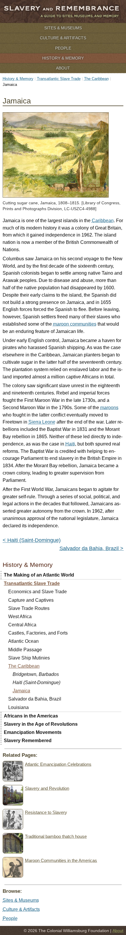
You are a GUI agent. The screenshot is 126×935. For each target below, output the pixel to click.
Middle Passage (25, 649)
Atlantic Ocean (23, 641)
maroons (109, 407)
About (63, 68)
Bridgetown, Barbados (36, 674)
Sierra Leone (41, 421)
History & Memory (63, 58)
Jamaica (21, 690)
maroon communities (74, 324)
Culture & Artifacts (63, 37)
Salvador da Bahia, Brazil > (91, 548)
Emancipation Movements (33, 732)
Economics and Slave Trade (37, 591)
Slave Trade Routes (29, 608)
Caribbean (103, 220)
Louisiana (18, 707)
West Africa (20, 616)
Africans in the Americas (31, 715)
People (63, 48)
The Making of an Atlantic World (39, 574)
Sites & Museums (63, 27)
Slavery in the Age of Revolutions (41, 724)
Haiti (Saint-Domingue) (36, 682)
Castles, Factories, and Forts (38, 632)
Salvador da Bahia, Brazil (34, 698)
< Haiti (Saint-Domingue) (32, 540)
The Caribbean (96, 78)
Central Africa (22, 624)
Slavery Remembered (28, 740)
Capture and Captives (31, 600)
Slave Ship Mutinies (29, 657)
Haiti (70, 443)
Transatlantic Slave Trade (59, 78)
